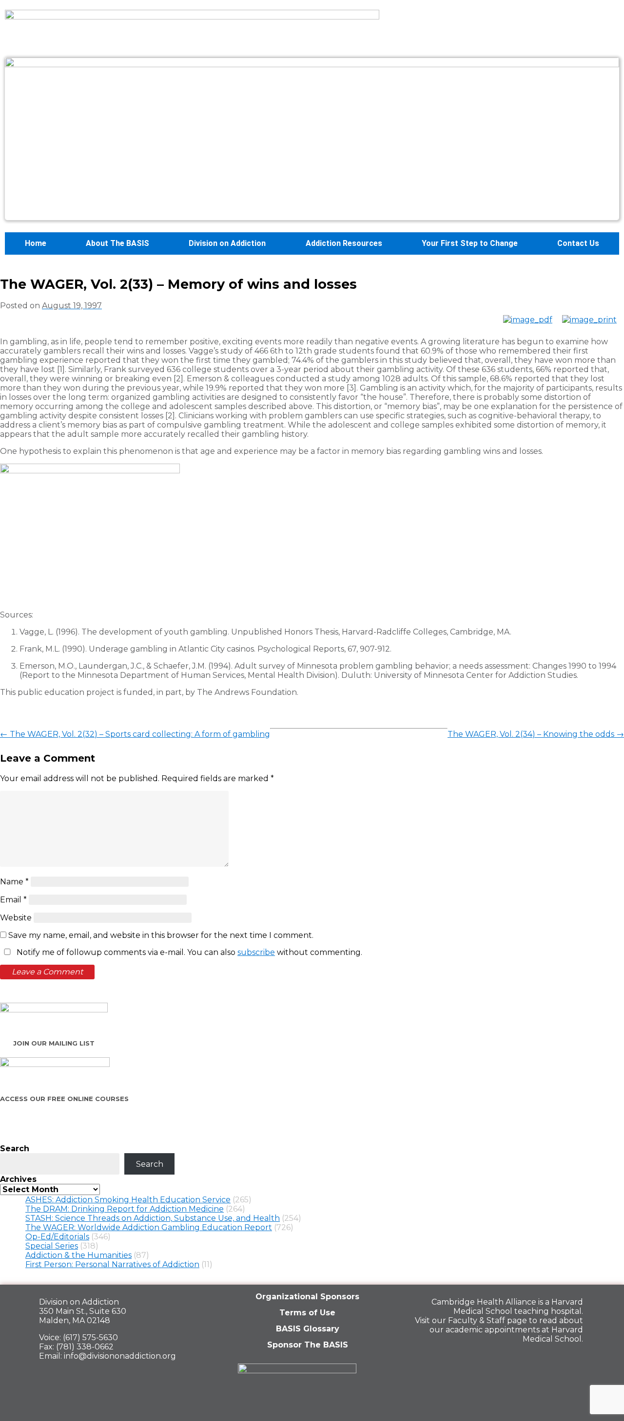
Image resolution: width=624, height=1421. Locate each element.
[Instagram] (571, 1360)
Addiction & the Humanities (78, 1255)
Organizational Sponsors (307, 1296)
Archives (18, 1179)
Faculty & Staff (476, 1320)
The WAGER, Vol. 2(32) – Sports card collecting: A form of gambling (135, 734)
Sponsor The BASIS (307, 1344)
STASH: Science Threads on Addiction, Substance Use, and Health (152, 1218)
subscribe (256, 952)
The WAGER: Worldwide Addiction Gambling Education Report (148, 1227)
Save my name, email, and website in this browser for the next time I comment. (160, 935)
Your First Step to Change (470, 243)
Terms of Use (307, 1312)
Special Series (51, 1246)
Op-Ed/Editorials (57, 1236)
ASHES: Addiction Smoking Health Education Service (128, 1199)
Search (14, 1148)
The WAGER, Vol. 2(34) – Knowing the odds (536, 734)
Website (16, 917)
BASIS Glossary (307, 1328)
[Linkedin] (537, 1360)
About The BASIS (117, 243)
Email (13, 899)
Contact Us (578, 243)
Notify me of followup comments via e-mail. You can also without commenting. (188, 952)
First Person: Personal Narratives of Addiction (112, 1264)
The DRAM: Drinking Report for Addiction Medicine (124, 1209)
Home (35, 243)
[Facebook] (503, 1360)
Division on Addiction (227, 243)
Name (14, 881)
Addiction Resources (344, 243)
